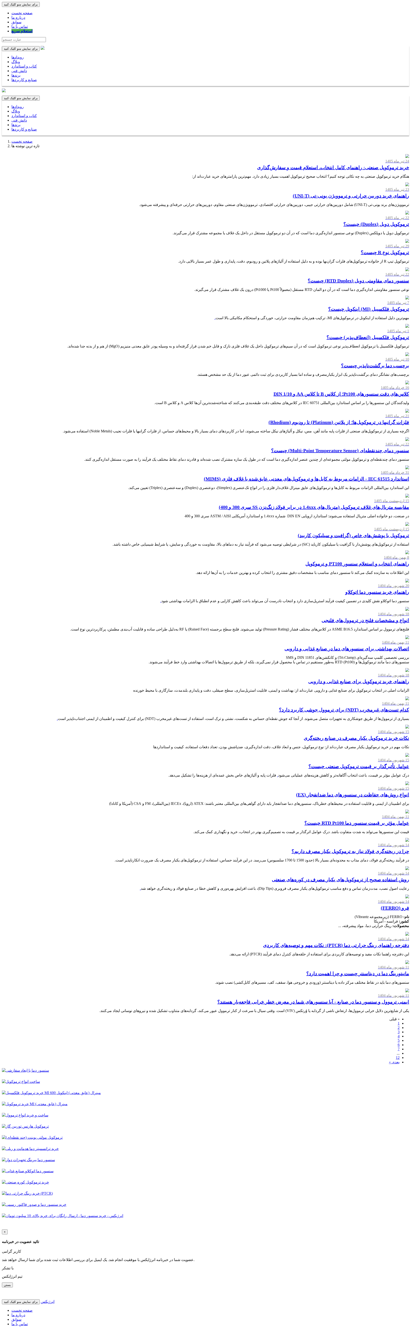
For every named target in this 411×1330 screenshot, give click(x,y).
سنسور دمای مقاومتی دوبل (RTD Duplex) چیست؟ (358, 280)
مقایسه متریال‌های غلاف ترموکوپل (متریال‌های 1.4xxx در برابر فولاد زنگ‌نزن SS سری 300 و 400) (314, 507)
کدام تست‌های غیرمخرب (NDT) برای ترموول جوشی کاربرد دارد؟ (344, 709)
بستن (7, 1285)
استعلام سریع (22, 31)
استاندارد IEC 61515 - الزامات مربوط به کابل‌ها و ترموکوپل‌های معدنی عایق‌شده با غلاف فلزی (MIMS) (306, 478)
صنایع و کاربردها (24, 80)
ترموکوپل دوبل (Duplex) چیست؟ (376, 224)
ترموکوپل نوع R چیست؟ (385, 252)
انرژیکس (47, 1302)
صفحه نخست (22, 13)
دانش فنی (19, 71)
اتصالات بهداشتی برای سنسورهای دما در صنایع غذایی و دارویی (346, 648)
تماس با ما (19, 26)
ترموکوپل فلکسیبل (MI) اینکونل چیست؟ (368, 309)
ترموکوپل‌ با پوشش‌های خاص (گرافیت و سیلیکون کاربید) (353, 535)
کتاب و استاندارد (24, 66)
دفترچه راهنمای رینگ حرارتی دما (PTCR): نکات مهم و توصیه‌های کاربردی (336, 945)
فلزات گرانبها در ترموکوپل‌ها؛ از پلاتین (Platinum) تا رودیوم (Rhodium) (339, 422)
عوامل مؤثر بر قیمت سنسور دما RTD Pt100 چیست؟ (356, 823)
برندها (15, 75)
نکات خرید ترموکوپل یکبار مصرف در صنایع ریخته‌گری (356, 738)
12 (398, 1058)
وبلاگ (15, 62)
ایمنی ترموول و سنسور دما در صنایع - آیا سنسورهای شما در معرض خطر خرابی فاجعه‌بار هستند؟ (313, 1001)
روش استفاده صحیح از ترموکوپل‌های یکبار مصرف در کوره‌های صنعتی (340, 879)
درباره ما (18, 17)
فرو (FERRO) (395, 907)
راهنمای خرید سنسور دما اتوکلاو (377, 592)
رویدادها (17, 57)
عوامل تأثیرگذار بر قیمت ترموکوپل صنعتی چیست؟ (358, 766)
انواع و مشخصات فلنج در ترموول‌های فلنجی (365, 620)
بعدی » (394, 1062)
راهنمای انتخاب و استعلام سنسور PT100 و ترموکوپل (357, 563)
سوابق (16, 22)
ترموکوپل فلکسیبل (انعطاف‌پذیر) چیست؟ (368, 337)
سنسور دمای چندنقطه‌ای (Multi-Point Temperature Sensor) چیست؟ (340, 450)
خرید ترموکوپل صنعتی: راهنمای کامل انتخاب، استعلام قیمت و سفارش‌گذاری (333, 167)
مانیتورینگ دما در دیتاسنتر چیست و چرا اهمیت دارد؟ (357, 973)
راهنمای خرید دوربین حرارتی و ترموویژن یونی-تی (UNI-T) (351, 195)
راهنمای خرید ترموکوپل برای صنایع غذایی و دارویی (358, 681)
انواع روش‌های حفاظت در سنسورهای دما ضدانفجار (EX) (352, 794)
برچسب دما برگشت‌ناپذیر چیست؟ (375, 365)
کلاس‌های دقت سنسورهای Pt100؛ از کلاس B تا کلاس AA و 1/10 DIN (341, 393)
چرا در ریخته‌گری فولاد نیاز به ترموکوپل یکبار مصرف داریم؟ (350, 851)
